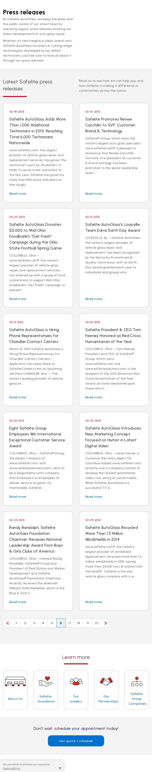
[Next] (105, 623)
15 (52, 623)
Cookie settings (11, 768)
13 (34, 623)
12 (25, 623)
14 (43, 623)
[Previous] (7, 623)
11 (16, 623)
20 (97, 623)
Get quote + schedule (76, 741)
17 (69, 623)
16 (61, 623)
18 (78, 623)
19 (87, 623)
